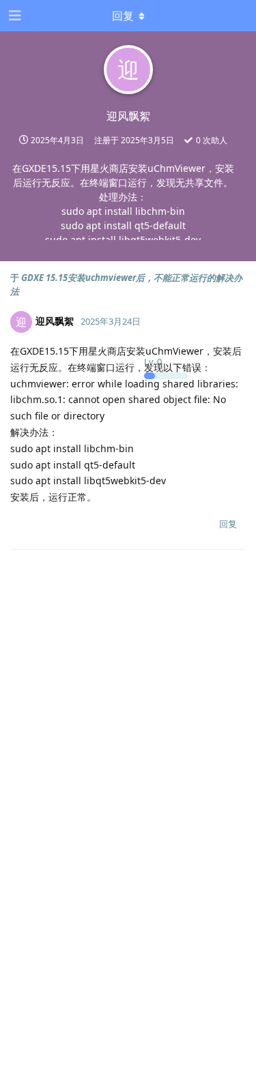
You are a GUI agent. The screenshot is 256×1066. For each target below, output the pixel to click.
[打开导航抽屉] (13, 15)
